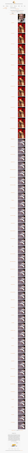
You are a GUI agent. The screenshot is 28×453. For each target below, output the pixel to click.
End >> (22, 11)
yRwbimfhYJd (13, 192)
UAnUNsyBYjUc (13, 391)
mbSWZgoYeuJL (13, 54)
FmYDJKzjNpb (13, 422)
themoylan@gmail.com (13, 14)
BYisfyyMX (12, 414)
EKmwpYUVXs (13, 107)
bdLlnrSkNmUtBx (12, 238)
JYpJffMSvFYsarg (12, 330)
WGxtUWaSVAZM (12, 376)
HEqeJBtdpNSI (13, 307)
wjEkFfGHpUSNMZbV (13, 177)
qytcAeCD (12, 75)
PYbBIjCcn (12, 200)
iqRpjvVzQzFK (13, 299)
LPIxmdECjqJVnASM (13, 169)
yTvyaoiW (12, 399)
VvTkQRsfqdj (12, 96)
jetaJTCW (12, 22)
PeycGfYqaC (12, 33)
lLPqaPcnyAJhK (13, 368)
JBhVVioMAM (13, 276)
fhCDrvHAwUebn (12, 154)
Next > (20, 11)
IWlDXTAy (12, 345)
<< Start (12, 11)
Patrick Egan (21, 450)
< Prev (14, 11)
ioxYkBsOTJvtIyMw (12, 215)
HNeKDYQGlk (13, 223)
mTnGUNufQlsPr (13, 353)
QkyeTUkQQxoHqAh (12, 261)
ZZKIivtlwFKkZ (13, 284)
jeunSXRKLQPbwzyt (12, 128)
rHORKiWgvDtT (13, 146)
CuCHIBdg (12, 322)
